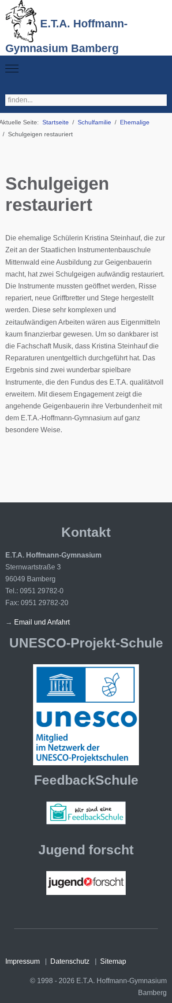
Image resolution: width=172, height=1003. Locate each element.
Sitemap (113, 961)
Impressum (22, 961)
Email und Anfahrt (42, 622)
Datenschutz (70, 961)
